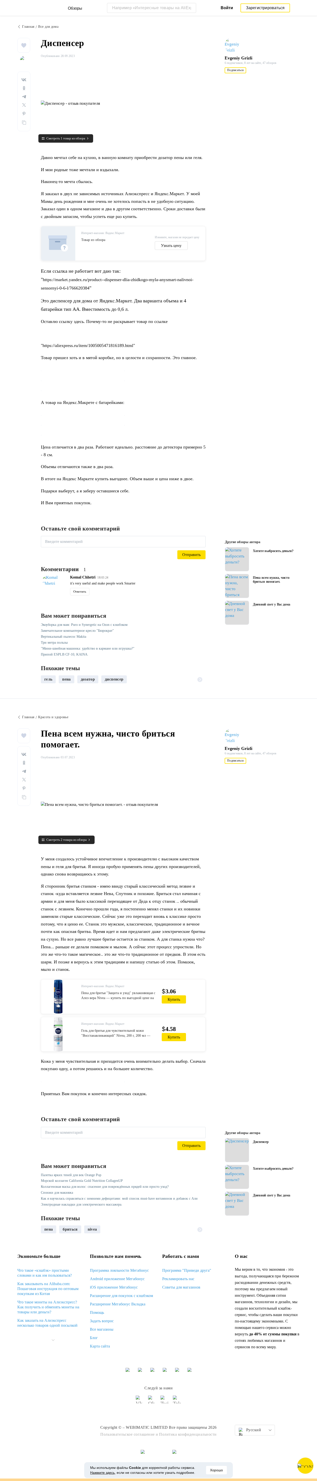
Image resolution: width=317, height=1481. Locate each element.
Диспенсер (260, 1142)
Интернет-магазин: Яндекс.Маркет (102, 233)
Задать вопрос (102, 1321)
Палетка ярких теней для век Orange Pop (71, 1175)
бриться (70, 1229)
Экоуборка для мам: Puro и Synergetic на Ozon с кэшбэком (84, 625)
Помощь (97, 1312)
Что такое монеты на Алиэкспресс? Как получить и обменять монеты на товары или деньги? (48, 1307)
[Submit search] (191, 8)
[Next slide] (200, 679)
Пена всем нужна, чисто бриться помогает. (271, 579)
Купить (174, 999)
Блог (94, 1338)
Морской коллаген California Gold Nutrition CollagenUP (82, 1181)
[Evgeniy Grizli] (234, 45)
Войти (227, 8)
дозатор (88, 679)
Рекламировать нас (178, 1279)
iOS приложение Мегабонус (114, 1287)
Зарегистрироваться (265, 8)
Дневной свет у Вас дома (271, 604)
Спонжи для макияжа (57, 1192)
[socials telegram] (177, 1402)
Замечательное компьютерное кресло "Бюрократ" (77, 631)
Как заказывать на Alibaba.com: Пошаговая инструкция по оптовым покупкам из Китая (48, 1289)
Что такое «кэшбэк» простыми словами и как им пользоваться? (44, 1272)
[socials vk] (140, 1402)
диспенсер (114, 679)
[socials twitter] (164, 1402)
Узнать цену (171, 245)
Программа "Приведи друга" (186, 1270)
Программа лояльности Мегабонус (119, 1270)
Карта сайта (100, 1346)
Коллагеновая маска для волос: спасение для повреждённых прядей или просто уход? (105, 1187)
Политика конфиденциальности (188, 1434)
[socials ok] (152, 1402)
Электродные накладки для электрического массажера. (81, 1204)
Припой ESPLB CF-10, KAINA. (64, 654)
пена (66, 679)
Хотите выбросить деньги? (273, 551)
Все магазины (101, 1329)
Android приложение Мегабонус (117, 1279)
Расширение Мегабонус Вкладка (117, 1304)
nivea (92, 1229)
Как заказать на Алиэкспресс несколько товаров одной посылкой (47, 1322)
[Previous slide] (46, 679)
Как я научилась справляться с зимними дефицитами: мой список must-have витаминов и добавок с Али (119, 1198)
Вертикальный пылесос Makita (63, 636)
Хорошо (216, 1470)
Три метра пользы (54, 642)
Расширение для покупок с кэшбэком (121, 1296)
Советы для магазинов (181, 1287)
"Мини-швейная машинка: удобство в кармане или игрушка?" (87, 648)
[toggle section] (53, 1340)
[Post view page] (237, 559)
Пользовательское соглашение (127, 1434)
